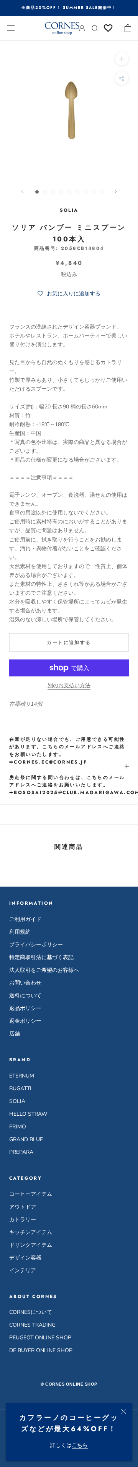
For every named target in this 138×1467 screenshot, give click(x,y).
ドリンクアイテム (30, 1245)
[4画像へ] (61, 192)
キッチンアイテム (30, 1232)
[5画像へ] (69, 192)
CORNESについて (30, 1312)
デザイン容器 (25, 1257)
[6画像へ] (77, 192)
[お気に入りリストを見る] (108, 28)
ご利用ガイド (25, 919)
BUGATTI (20, 1088)
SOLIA (17, 1101)
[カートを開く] (128, 28)
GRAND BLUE (26, 1139)
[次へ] (116, 191)
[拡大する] (121, 59)
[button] (69, 294)
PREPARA (21, 1152)
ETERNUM (21, 1075)
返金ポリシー (25, 1021)
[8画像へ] (93, 192)
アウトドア (22, 1207)
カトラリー (22, 1219)
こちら (80, 1445)
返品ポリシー (25, 1008)
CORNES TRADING (32, 1325)
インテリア (22, 1270)
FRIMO (17, 1126)
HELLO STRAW (28, 1114)
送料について (25, 995)
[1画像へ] (37, 192)
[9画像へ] (101, 192)
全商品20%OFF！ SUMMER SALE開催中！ (69, 7)
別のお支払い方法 (69, 685)
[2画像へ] (45, 192)
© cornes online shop (69, 1384)
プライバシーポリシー (36, 944)
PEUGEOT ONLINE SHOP (40, 1337)
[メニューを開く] (11, 28)
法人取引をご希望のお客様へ (44, 970)
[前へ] (22, 191)
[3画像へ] (53, 192)
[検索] (95, 28)
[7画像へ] (85, 192)
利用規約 (20, 932)
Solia (69, 210)
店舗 (14, 1033)
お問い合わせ (25, 982)
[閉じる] (124, 1412)
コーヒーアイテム (30, 1194)
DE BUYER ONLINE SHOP (40, 1350)
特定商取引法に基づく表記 (41, 957)
